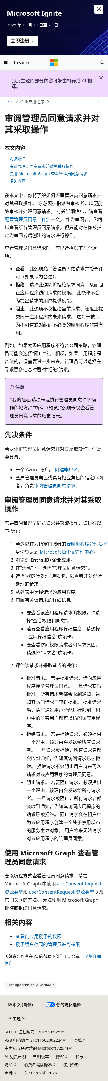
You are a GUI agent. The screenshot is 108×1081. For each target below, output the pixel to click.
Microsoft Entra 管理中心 (67, 552)
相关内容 (17, 181)
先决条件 (17, 158)
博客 (60, 1056)
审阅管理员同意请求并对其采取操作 (41, 166)
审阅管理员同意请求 (54, 485)
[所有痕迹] (10, 101)
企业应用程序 (32, 101)
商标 (9, 1073)
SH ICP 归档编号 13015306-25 (32, 1032)
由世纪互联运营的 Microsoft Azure (37, 1048)
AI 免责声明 (15, 1056)
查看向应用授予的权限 (39, 936)
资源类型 (61, 892)
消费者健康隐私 (38, 1064)
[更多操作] (98, 101)
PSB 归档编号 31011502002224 (33, 1040)
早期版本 (41, 1056)
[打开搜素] (102, 62)
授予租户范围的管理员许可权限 (48, 944)
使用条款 (71, 1064)
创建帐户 (64, 469)
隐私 (78, 1040)
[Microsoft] (54, 62)
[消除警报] (98, 9)
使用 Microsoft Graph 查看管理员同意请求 (48, 173)
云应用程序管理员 (84, 544)
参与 (79, 1056)
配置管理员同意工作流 (28, 219)
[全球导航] (6, 62)
